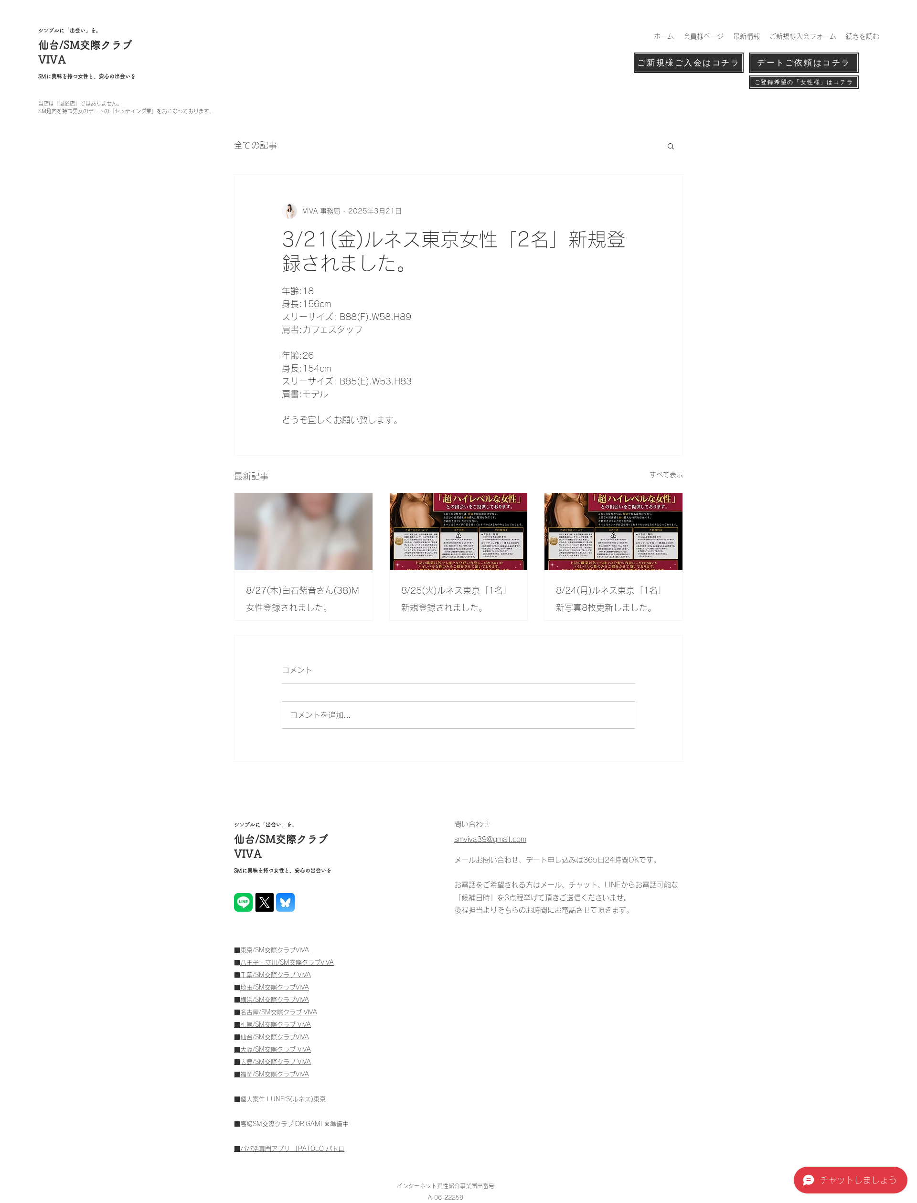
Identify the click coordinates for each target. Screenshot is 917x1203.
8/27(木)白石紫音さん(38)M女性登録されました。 (302, 599)
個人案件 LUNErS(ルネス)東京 (283, 1099)
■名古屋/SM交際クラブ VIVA (275, 1012)
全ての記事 (255, 145)
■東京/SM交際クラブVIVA (272, 950)
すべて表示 (666, 474)
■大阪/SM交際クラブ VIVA (272, 1049)
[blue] (285, 902)
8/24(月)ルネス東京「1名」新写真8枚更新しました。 (611, 599)
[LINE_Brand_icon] (243, 902)
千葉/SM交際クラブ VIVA (275, 975)
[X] (264, 902)
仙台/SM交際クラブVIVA (274, 1037)
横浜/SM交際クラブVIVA (274, 1000)
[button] (670, 145)
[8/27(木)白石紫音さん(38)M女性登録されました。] (304, 531)
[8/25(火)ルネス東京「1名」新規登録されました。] (459, 531)
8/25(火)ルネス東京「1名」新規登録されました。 (456, 599)
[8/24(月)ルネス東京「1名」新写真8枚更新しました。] (613, 531)
